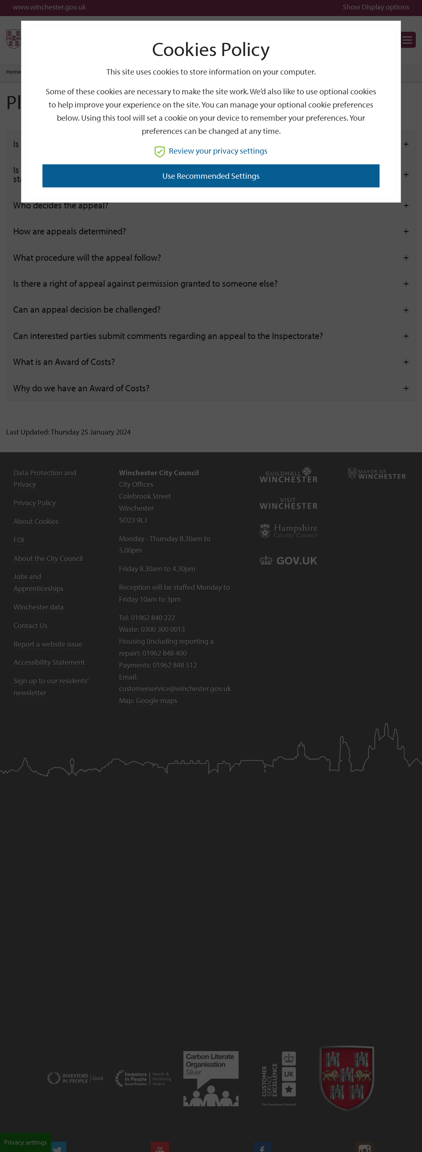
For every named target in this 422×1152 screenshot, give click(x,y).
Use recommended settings (211, 176)
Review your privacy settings (218, 150)
